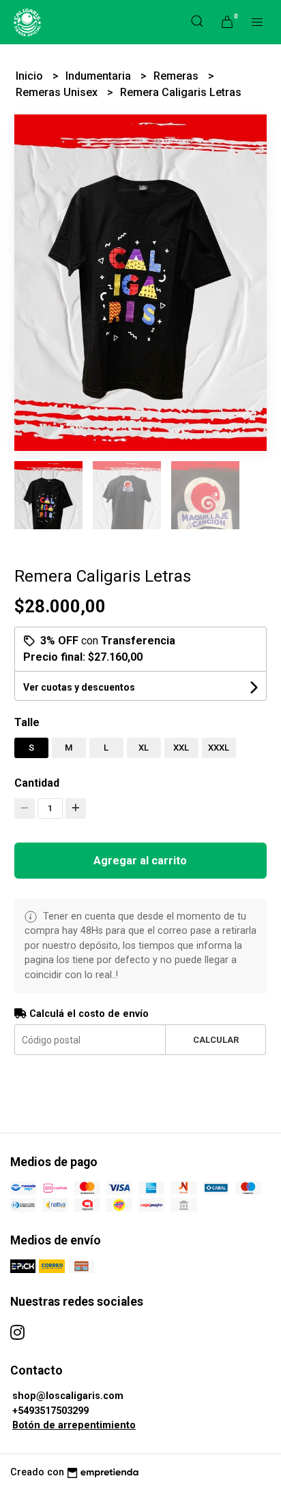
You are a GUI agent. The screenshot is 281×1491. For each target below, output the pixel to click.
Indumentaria (99, 75)
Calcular (216, 1040)
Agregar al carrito (140, 860)
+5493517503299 (50, 1411)
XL (143, 747)
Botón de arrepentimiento (74, 1425)
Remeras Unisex (58, 92)
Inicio (31, 75)
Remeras (177, 75)
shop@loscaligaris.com (67, 1396)
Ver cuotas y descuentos (79, 687)
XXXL (218, 747)
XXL (181, 747)
